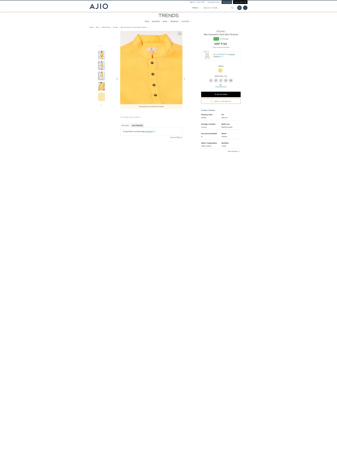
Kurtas (115, 27)
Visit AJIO (227, 2)
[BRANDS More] (180, 21)
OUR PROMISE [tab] (137, 125)
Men (97, 27)
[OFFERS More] (190, 21)
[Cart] (245, 8)
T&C (206, 58)
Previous (117, 78)
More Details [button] (232, 151)
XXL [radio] (231, 80)
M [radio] (216, 80)
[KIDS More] (168, 21)
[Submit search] (233, 8)
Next (184, 78)
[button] (239, 8)
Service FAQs (175, 137)
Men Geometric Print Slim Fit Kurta (134, 27)
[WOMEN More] (161, 21)
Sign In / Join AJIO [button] (197, 2)
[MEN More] (150, 21)
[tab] (101, 55)
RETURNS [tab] (125, 125)
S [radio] (210, 80)
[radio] (220, 72)
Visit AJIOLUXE (240, 2)
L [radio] (220, 80)
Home (92, 27)
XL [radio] (226, 80)
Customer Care (214, 2)
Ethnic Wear (106, 27)
